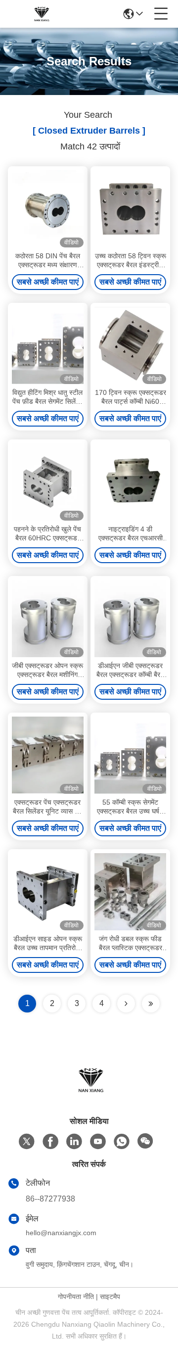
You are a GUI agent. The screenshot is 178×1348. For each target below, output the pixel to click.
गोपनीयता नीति (76, 1296)
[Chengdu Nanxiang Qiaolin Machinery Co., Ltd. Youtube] (98, 1142)
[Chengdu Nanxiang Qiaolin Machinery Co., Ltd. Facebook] (50, 1142)
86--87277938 (50, 1199)
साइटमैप (110, 1296)
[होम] (89, 1092)
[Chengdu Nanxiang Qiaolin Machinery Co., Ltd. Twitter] (27, 1142)
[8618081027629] (122, 1142)
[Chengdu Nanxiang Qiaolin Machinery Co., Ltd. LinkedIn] (74, 1142)
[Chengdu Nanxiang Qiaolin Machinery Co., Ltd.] (40, 14)
